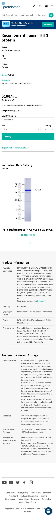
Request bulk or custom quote (14, 148)
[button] (48, 511)
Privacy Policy (22, 493)
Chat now (48, 24)
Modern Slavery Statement (28, 499)
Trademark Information (29, 496)
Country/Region (9, 116)
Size (3, 125)
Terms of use (36, 493)
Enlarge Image (28, 235)
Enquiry (8, 137)
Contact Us (10, 493)
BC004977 (41, 301)
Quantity (47, 125)
